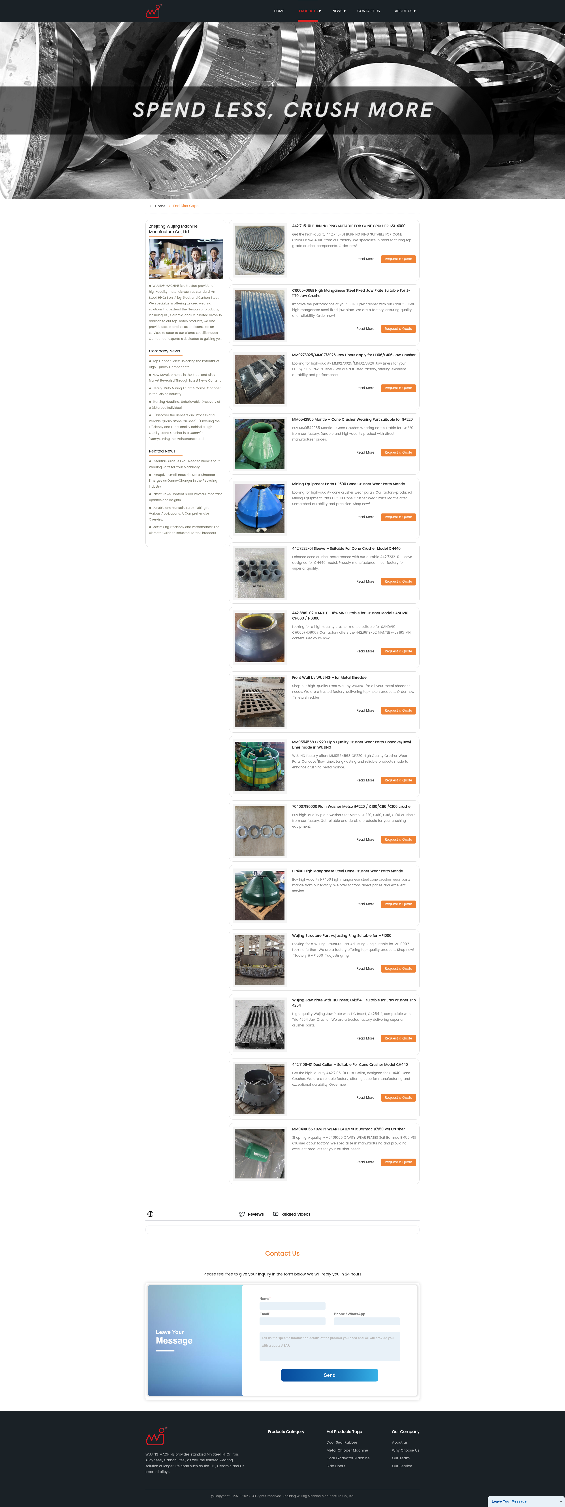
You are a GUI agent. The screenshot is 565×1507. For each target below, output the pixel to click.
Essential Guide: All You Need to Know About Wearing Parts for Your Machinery (184, 464)
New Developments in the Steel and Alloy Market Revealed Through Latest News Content (185, 377)
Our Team (401, 1458)
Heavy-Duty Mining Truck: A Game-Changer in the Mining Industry (184, 391)
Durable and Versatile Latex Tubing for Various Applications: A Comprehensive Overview (180, 513)
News (337, 11)
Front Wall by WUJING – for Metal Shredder (330, 677)
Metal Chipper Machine (347, 1450)
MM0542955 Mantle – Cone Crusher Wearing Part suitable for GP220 (352, 419)
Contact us (368, 11)
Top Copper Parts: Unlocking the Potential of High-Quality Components (184, 364)
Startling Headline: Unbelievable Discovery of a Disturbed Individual (184, 404)
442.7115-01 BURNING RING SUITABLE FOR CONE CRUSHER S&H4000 (348, 226)
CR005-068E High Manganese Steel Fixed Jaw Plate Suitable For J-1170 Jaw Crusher (351, 293)
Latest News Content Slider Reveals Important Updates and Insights (185, 497)
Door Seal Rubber (342, 1442)
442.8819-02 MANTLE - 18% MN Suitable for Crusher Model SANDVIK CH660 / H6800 (350, 615)
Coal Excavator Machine (348, 1458)
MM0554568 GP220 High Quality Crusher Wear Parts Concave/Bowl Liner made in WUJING (351, 744)
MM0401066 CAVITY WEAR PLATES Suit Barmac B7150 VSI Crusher (348, 1129)
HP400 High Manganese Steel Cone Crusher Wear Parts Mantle (347, 871)
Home (279, 11)
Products (308, 11)
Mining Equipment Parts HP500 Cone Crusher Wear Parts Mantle (348, 484)
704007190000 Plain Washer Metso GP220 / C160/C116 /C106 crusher (352, 807)
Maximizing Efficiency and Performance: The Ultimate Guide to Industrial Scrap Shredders (184, 530)
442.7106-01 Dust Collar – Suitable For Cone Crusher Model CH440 (350, 1065)
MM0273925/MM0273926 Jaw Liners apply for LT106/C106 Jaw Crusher (354, 355)
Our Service (402, 1466)
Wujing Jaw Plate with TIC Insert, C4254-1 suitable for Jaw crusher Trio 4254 (354, 1002)
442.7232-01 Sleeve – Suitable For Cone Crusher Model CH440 (346, 548)
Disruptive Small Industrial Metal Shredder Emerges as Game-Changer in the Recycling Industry (183, 480)
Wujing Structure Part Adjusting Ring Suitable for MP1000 (341, 936)
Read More (365, 259)
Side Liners (336, 1466)
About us (403, 11)
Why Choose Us (405, 1450)
